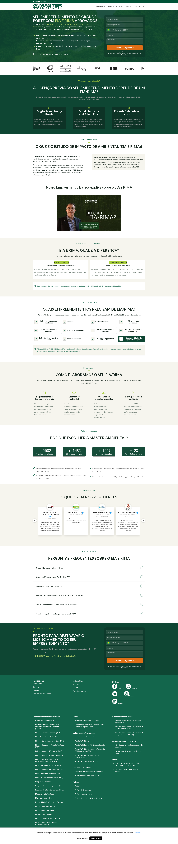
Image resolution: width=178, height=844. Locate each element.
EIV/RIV (76, 717)
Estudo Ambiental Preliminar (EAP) (47, 773)
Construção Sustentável (82, 768)
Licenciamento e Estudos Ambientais (46, 717)
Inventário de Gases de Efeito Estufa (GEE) (127, 752)
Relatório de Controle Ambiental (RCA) (49, 755)
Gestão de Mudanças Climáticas (124, 741)
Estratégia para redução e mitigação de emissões (128, 746)
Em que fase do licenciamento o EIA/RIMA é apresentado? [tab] (60, 595)
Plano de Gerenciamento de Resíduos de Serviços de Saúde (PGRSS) (129, 734)
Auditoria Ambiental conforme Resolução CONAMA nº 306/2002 (90, 750)
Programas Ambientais (43, 782)
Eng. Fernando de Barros (44, 54)
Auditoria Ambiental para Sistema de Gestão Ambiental (88, 756)
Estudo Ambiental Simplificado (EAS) (48, 765)
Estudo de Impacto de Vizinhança (87, 720)
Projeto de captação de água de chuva (88, 798)
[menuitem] (100, 6)
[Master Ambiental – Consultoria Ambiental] (47, 6)
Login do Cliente (78, 681)
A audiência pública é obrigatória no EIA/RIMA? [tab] (56, 614)
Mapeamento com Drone (44, 798)
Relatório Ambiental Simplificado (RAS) (49, 769)
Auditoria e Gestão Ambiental (84, 733)
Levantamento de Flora (43, 814)
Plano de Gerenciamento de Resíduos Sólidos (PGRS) (127, 721)
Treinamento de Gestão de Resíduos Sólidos (127, 770)
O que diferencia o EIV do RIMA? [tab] (49, 568)
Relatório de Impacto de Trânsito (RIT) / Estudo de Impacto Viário (89, 726)
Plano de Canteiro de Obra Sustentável (89, 771)
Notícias (76, 684)
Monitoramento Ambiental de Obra (87, 776)
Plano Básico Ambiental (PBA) (46, 737)
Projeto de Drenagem (83, 790)
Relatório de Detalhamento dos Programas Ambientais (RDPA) (46, 760)
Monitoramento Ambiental (45, 794)
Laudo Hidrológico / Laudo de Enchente (49, 802)
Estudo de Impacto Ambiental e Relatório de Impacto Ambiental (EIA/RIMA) (47, 727)
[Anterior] (35, 520)
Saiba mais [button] (137, 833)
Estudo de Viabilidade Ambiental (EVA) (49, 778)
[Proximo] (143, 520)
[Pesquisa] (143, 6)
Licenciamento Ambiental (44, 720)
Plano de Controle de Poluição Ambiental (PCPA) (50, 746)
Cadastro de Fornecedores (42, 694)
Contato (76, 688)
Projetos (76, 782)
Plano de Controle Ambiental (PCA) (47, 733)
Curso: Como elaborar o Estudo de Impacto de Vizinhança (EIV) (126, 764)
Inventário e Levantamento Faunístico (49, 818)
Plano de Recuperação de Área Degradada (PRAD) (46, 823)
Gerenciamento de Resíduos (122, 717)
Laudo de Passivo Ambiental (45, 806)
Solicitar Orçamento (125, 48)
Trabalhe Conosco (79, 691)
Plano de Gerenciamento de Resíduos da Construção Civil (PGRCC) (129, 728)
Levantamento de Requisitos (85, 737)
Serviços (36, 687)
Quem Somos (37, 684)
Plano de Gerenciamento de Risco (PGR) (49, 741)
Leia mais (102, 530)
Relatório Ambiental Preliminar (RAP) (48, 751)
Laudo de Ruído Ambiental (44, 810)
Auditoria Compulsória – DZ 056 (86, 761)
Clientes (36, 690)
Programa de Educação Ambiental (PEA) (49, 790)
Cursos (115, 760)
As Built (77, 786)
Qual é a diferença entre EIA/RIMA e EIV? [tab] (53, 577)
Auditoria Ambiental (82, 741)
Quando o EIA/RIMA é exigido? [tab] (49, 586)
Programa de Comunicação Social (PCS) (49, 786)
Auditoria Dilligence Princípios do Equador (90, 745)
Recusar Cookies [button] (82, 838)
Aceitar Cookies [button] (96, 838)
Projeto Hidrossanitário (83, 794)
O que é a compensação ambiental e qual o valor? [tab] (56, 604)
